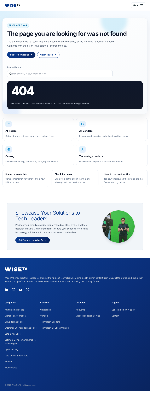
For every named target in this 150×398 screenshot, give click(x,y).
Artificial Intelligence (14, 309)
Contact (115, 315)
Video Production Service (88, 315)
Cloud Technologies (14, 321)
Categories (45, 309)
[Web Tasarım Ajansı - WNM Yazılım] (75, 394)
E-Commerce (11, 367)
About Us (80, 309)
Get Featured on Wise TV (123, 309)
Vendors (44, 315)
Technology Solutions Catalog (54, 328)
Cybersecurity (11, 349)
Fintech (8, 361)
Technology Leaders (50, 321)
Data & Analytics (13, 334)
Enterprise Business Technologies (20, 328)
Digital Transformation (15, 315)
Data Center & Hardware (16, 355)
